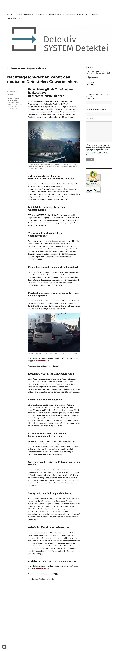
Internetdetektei (12, 100)
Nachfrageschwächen (13, 102)
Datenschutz (82, 14)
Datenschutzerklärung (92, 153)
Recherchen (52, 249)
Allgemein (10, 94)
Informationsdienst (13, 98)
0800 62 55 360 (90, 79)
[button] (4, 647)
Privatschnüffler (12, 108)
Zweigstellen (54, 14)
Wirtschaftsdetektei (23, 14)
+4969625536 (90, 85)
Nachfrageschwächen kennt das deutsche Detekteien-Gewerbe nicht (42, 79)
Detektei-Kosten (13, 18)
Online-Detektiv (12, 104)
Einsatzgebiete (69, 14)
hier (107, 153)
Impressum (94, 14)
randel (9, 89)
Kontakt (10, 14)
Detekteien (10, 96)
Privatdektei (40, 14)
